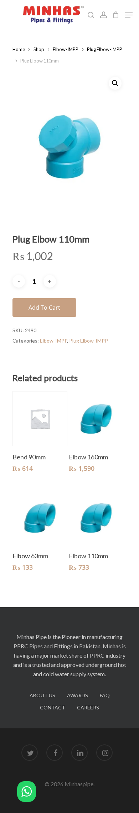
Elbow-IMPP (65, 49)
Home (18, 49)
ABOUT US (42, 695)
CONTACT (52, 707)
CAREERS (88, 707)
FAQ (105, 695)
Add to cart (44, 307)
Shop (39, 49)
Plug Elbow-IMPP (104, 49)
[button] (26, 793)
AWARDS (77, 695)
